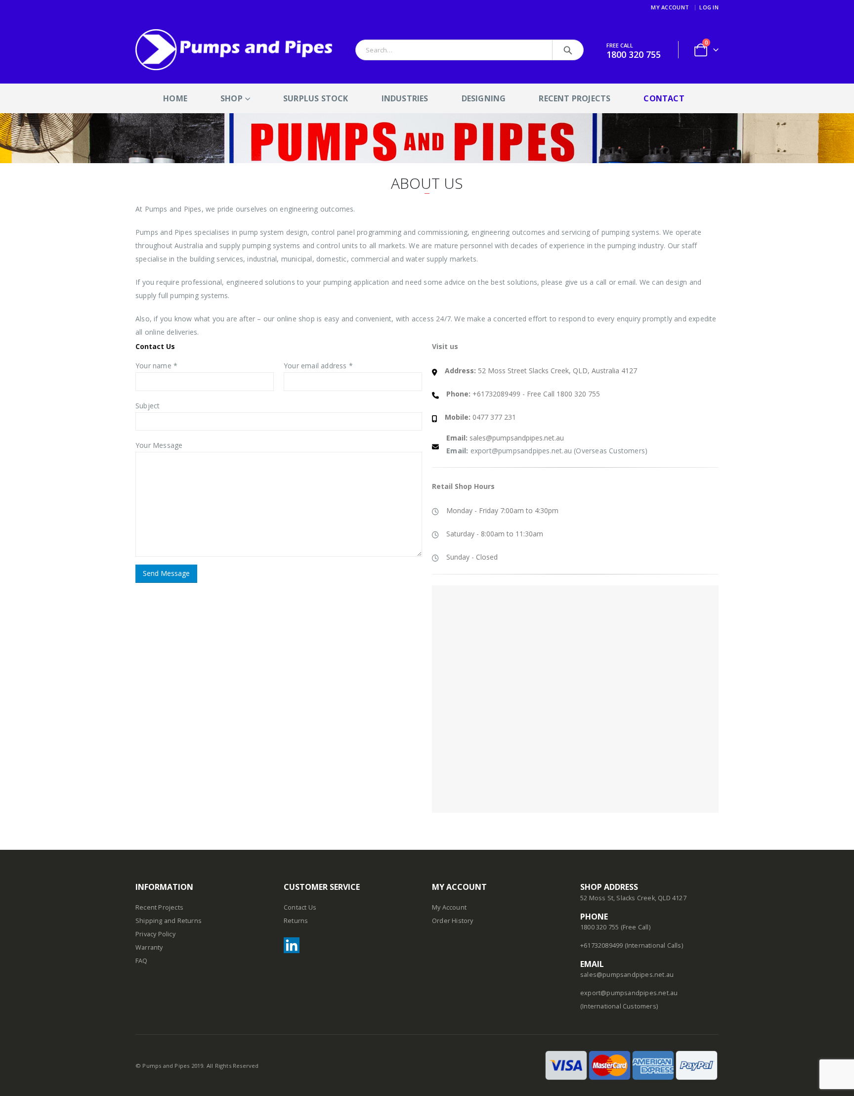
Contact (663, 98)
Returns (296, 921)
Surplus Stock (315, 98)
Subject (147, 405)
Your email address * (318, 365)
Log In (709, 7)
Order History (452, 921)
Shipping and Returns (168, 921)
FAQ (141, 961)
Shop (231, 98)
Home (175, 98)
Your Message (158, 445)
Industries (405, 98)
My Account (670, 7)
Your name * (156, 365)
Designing (484, 98)
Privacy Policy (155, 934)
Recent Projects (574, 98)
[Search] (568, 50)
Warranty (149, 947)
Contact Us (300, 907)
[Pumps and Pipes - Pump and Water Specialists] (234, 49)
